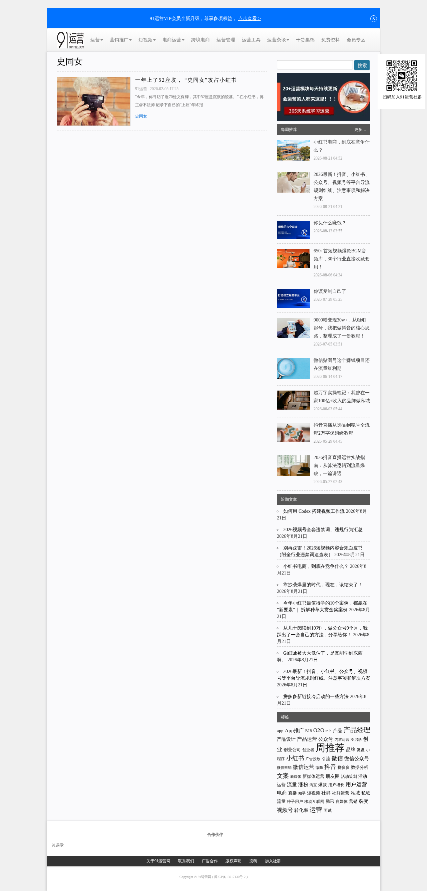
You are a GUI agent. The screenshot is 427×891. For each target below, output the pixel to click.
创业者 (308, 749)
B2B (308, 731)
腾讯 (330, 801)
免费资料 (330, 39)
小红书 (295, 758)
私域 (355, 793)
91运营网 (205, 877)
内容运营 (342, 739)
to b (329, 731)
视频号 (285, 810)
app (280, 730)
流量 (292, 784)
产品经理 (357, 729)
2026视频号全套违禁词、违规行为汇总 (323, 529)
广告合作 (210, 861)
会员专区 (356, 39)
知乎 (302, 793)
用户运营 (356, 784)
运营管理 (226, 39)
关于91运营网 (158, 861)
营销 (353, 801)
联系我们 (186, 861)
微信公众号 (356, 758)
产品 (337, 730)
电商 (282, 793)
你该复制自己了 (330, 291)
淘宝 (313, 785)
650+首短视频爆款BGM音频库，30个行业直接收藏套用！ (342, 258)
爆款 (322, 784)
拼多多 (344, 767)
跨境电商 (200, 39)
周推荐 (330, 747)
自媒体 (342, 801)
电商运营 (171, 39)
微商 (319, 767)
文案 (283, 775)
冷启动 (356, 739)
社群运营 (340, 793)
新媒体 (295, 776)
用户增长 (336, 785)
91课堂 (58, 845)
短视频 (145, 39)
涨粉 (303, 784)
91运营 (141, 88)
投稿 (253, 861)
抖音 (330, 766)
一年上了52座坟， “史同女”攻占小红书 (186, 80)
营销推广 (119, 39)
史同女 (70, 61)
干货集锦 (305, 39)
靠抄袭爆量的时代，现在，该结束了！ (323, 584)
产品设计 (286, 739)
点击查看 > (249, 18)
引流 (326, 758)
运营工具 (251, 39)
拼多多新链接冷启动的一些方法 (316, 696)
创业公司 (292, 749)
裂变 (363, 801)
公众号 (325, 739)
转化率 (301, 810)
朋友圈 (333, 776)
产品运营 (307, 739)
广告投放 (313, 759)
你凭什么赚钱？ (330, 222)
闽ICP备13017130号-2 (230, 877)
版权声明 (234, 861)
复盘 (361, 750)
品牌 (350, 749)
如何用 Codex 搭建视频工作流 (314, 511)
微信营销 (284, 767)
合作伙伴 (215, 834)
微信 (337, 758)
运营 (95, 39)
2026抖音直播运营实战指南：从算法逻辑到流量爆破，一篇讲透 (339, 465)
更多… (360, 129)
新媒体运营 (313, 776)
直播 (292, 793)
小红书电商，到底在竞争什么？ (316, 566)
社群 (326, 793)
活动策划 (349, 776)
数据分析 (359, 767)
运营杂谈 (276, 39)
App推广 (294, 730)
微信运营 (303, 767)
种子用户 (295, 802)
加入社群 (273, 861)
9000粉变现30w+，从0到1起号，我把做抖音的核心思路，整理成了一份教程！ (342, 328)
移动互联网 (314, 802)
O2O (318, 730)
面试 (328, 810)
